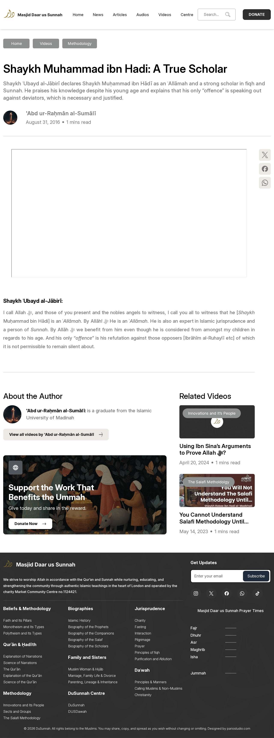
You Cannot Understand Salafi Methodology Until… (214, 518)
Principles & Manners (151, 682)
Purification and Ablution (153, 659)
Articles (120, 14)
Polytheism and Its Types (22, 633)
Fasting (140, 627)
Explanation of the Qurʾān (22, 675)
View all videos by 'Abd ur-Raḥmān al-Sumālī (51, 434)
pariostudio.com (238, 728)
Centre (187, 14)
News (98, 14)
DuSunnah (76, 705)
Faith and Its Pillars (17, 620)
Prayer (140, 646)
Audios (142, 14)
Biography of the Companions (91, 633)
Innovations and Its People (23, 705)
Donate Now (26, 523)
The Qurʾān (11, 669)
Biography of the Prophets (88, 627)
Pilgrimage (142, 639)
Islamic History (79, 620)
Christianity (143, 695)
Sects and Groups (17, 711)
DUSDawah (77, 711)
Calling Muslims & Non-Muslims (158, 688)
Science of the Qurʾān (20, 682)
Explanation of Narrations (22, 656)
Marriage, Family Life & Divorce (92, 675)
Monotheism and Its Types (23, 627)
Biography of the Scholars (88, 646)
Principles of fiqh (147, 652)
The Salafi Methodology (21, 718)
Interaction (143, 633)
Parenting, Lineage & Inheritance (93, 682)
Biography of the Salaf (85, 639)
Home (78, 14)
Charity (140, 620)
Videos (164, 14)
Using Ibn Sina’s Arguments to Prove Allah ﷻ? (215, 449)
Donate (257, 14)
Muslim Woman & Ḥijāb (85, 669)
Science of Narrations (20, 663)
